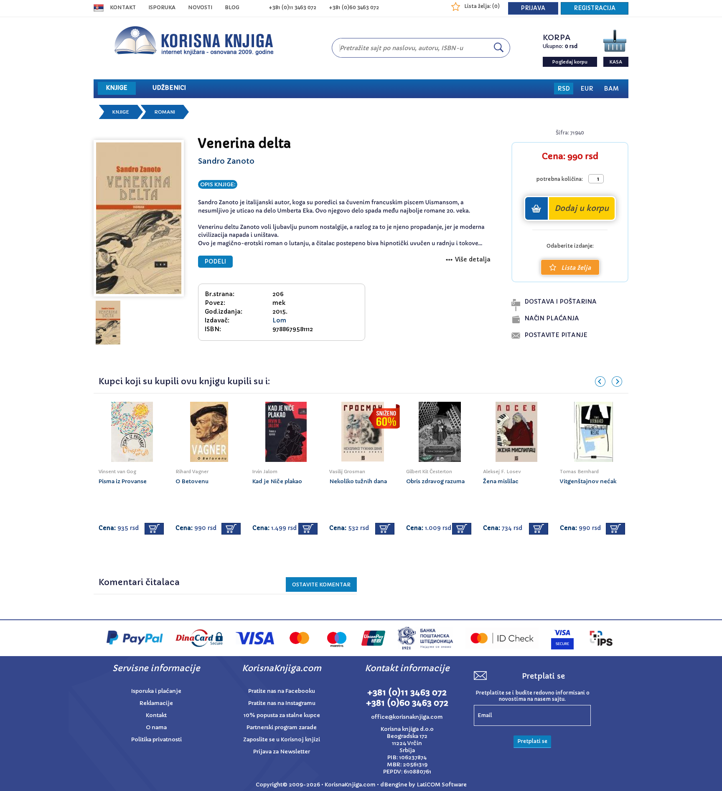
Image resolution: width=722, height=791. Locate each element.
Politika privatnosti (156, 739)
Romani (164, 112)
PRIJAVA (533, 8)
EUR (586, 88)
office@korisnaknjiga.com (407, 716)
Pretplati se (532, 741)
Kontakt (123, 7)
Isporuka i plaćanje (156, 691)
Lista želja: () (482, 6)
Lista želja (576, 267)
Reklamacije (156, 703)
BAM (611, 88)
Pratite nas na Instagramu (281, 703)
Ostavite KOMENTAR (321, 584)
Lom (279, 320)
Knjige (120, 112)
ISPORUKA (161, 7)
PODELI (215, 261)
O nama (156, 727)
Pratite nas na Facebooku (281, 691)
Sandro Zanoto (226, 161)
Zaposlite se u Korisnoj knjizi (281, 739)
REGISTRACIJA (594, 8)
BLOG (232, 7)
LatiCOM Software (442, 784)
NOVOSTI (200, 7)
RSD (563, 88)
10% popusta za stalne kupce (282, 715)
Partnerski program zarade (282, 727)
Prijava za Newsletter (281, 751)
